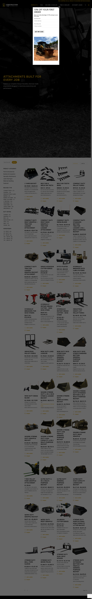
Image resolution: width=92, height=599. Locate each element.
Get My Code (39, 32)
